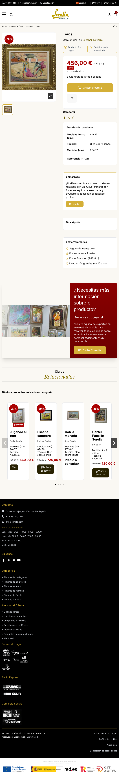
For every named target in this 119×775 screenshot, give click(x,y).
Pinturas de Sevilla (13, 595)
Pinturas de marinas (14, 590)
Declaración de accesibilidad (103, 750)
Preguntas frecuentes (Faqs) (18, 634)
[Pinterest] (73, 117)
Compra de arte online (15, 620)
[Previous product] (114, 26)
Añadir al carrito (92, 87)
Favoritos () (111, 3)
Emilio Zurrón (16, 441)
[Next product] (116, 26)
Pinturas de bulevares (15, 581)
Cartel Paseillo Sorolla (98, 435)
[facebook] (4, 560)
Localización (48, 3)
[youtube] (19, 560)
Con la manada (71, 434)
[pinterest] (14, 560)
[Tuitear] (68, 117)
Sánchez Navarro (93, 39)
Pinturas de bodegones (15, 577)
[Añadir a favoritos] (72, 98)
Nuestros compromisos (15, 616)
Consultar (74, 204)
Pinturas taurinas (12, 599)
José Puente (70, 441)
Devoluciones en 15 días (16, 625)
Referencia (73, 158)
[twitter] (9, 560)
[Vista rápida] (26, 413)
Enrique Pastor (44, 441)
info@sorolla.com (29, 3)
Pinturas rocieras (12, 586)
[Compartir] (64, 117)
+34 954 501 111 (14, 516)
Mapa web (9, 638)
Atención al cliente (13, 629)
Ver (14, 467)
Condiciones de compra (105, 733)
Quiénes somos (11, 611)
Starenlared (32, 737)
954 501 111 (10, 3)
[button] (55, 484)
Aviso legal (112, 745)
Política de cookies (108, 739)
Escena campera (44, 434)
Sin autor (96, 445)
